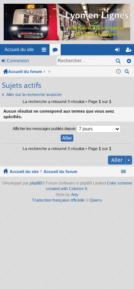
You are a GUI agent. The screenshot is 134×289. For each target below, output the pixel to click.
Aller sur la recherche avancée (34, 94)
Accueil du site (19, 49)
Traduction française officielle (58, 200)
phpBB (36, 183)
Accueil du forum (25, 71)
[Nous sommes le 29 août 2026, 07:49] (118, 71)
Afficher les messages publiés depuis (45, 128)
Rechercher (118, 60)
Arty (75, 194)
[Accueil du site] (67, 22)
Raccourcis (45, 51)
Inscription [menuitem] (130, 51)
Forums (56, 51)
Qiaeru (96, 200)
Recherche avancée (129, 60)
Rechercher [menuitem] (128, 72)
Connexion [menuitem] (119, 51)
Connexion (18, 60)
